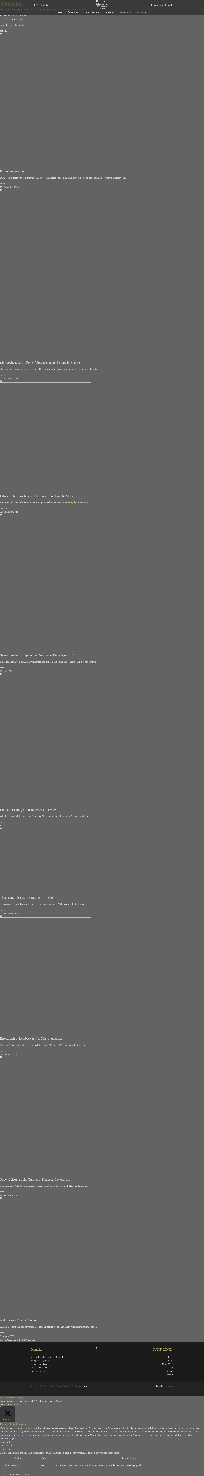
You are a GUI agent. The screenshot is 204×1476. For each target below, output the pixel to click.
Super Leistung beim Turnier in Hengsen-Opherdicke (35, 1179)
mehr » (3, 183)
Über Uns (73, 12)
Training (109, 12)
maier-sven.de (83, 1386)
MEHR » (4, 30)
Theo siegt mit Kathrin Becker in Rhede (26, 897)
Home (60, 12)
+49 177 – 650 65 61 (14, 25)
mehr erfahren (11, 1404)
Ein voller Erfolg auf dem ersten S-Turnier (28, 810)
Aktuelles (126, 12)
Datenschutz (160, 1386)
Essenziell (7, 1445)
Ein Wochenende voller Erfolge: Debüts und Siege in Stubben (40, 362)
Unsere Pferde (91, 12)
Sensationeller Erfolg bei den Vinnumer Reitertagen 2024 (37, 655)
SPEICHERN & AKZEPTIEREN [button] (15, 1474)
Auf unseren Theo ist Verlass (19, 1320)
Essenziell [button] (5, 1442)
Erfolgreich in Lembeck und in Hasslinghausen (31, 1038)
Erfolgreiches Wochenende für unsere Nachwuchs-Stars (36, 496)
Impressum (169, 1386)
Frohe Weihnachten (12, 171)
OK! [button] (2, 1404)
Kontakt (142, 12)
